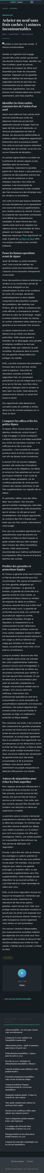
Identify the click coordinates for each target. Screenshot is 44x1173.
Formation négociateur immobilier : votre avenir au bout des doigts (20, 1078)
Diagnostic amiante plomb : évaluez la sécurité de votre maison (20, 1096)
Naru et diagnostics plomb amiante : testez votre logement (20, 1119)
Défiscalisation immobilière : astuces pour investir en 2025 (20, 1054)
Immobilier (13, 8)
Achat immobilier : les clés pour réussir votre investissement (21, 1031)
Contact (30, 1161)
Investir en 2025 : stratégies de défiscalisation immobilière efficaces (20, 1062)
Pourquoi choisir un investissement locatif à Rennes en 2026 (19, 1135)
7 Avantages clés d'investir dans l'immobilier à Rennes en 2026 (18, 1127)
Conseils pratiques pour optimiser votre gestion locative (21, 1070)
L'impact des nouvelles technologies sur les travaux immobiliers (21, 1143)
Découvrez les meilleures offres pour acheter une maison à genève (20, 1111)
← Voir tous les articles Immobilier (16, 999)
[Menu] (31, 2)
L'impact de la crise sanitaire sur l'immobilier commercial (18, 1038)
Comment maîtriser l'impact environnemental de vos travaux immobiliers (18, 1087)
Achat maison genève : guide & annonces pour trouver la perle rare (22, 1046)
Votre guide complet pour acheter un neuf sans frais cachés (20, 1104)
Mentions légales (17, 1161)
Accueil (5, 8)
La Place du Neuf (26, 239)
